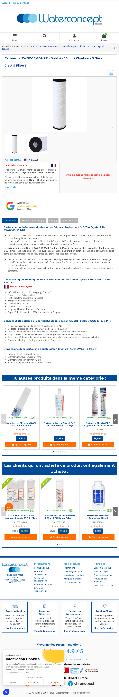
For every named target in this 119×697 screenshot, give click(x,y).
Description (10, 220)
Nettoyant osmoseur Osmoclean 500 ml (98, 516)
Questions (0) (69, 220)
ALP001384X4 (20, 522)
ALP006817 (21, 429)
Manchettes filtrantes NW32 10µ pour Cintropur (21, 424)
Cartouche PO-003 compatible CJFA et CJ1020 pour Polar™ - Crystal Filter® (59, 518)
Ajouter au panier (23, 444)
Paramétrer (33, 682)
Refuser (13, 682)
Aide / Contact (21, 2)
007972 (59, 429)
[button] (6, 692)
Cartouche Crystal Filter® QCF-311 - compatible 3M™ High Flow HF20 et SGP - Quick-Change (59, 427)
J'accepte (53, 682)
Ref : (7, 160)
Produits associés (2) (33, 220)
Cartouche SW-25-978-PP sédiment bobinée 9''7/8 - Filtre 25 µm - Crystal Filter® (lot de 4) (20, 519)
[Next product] (116, 48)
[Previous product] (115, 48)
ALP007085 (97, 429)
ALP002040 (98, 522)
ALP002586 (59, 522)
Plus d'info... (11, 187)
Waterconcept (23, 202)
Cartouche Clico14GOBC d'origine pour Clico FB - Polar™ (98, 424)
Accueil (6, 2)
